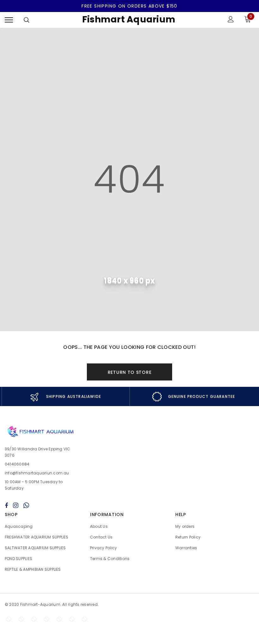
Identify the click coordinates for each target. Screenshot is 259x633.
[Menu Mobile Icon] (9, 20)
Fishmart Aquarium (128, 19)
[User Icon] (231, 20)
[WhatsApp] (26, 505)
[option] (66, 396)
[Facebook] (6, 505)
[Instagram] (15, 505)
